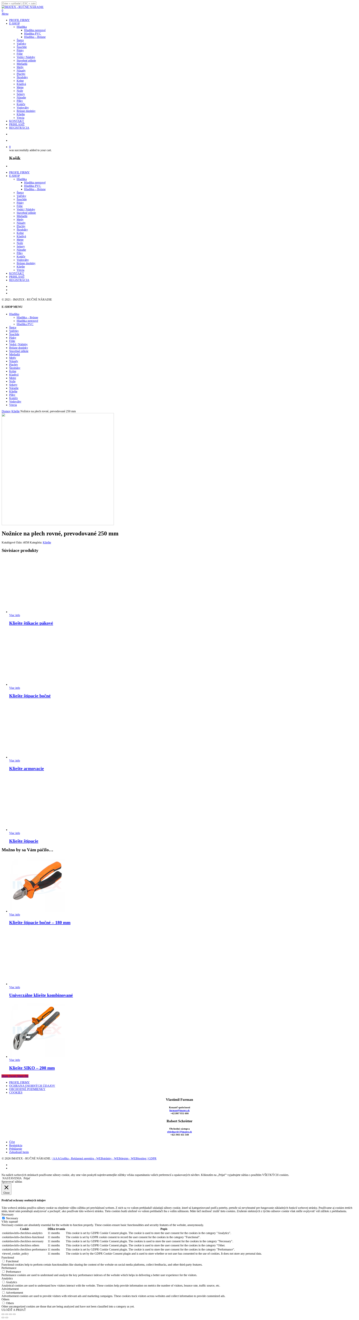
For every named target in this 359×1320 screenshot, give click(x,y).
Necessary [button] (7, 1214)
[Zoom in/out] (2, 1314)
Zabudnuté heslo (19, 1152)
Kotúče (21, 256)
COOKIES (15, 1092)
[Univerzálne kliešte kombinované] (37, 983)
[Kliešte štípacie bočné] (37, 684)
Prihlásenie (15, 1148)
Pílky (20, 253)
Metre (20, 239)
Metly (20, 219)
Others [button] (5, 1299)
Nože (20, 243)
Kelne (20, 233)
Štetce (20, 192)
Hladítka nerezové (35, 182)
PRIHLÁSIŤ (17, 276)
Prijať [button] (27, 1178)
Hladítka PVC (32, 185)
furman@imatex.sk (179, 1110)
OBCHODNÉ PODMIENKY (27, 1089)
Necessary (12, 1218)
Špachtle (22, 199)
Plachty (21, 226)
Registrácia (15, 1145)
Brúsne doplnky (26, 263)
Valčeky (21, 196)
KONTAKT (16, 273)
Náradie (21, 249)
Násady (21, 222)
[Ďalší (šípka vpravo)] (6, 1317)
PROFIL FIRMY (19, 172)
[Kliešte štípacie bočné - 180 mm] (37, 911)
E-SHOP (14, 175)
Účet (12, 1142)
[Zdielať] (10, 1314)
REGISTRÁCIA (19, 280)
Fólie (20, 206)
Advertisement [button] (10, 1288)
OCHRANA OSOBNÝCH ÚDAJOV (32, 1085)
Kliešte (21, 266)
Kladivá (21, 236)
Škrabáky (22, 229)
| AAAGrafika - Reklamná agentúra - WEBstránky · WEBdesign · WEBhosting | (100, 1158)
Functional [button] (7, 1257)
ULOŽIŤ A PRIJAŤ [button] (13, 1309)
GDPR (152, 1158)
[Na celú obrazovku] (6, 1314)
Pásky (20, 202)
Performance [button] (8, 1268)
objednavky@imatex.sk (179, 1131)
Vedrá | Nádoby (26, 209)
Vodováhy (23, 259)
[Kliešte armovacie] (37, 757)
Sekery (21, 246)
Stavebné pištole (26, 212)
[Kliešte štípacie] (37, 829)
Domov (6, 411)
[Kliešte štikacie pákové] (37, 611)
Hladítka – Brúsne (35, 189)
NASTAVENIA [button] (12, 1178)
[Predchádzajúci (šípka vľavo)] (2, 1317)
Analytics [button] (7, 1278)
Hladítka (22, 179)
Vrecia (20, 270)
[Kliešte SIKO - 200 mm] (37, 1056)
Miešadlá (22, 216)
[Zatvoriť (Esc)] (14, 1314)
